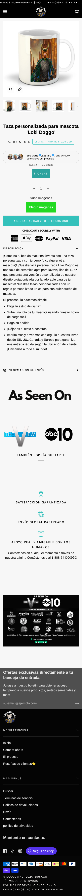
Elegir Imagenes (41, 207)
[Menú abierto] (9, 11)
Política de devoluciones (20, 805)
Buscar (8, 791)
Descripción (13, 248)
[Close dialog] (77, 837)
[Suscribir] (73, 703)
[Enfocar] (10, 89)
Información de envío (26, 370)
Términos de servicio (18, 798)
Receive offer (71, 890)
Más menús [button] (12, 778)
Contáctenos (36, 557)
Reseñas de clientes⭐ (19, 763)
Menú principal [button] (16, 730)
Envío (7, 812)
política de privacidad (18, 825)
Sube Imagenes (41, 198)
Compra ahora (13, 750)
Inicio (7, 743)
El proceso (10, 756)
